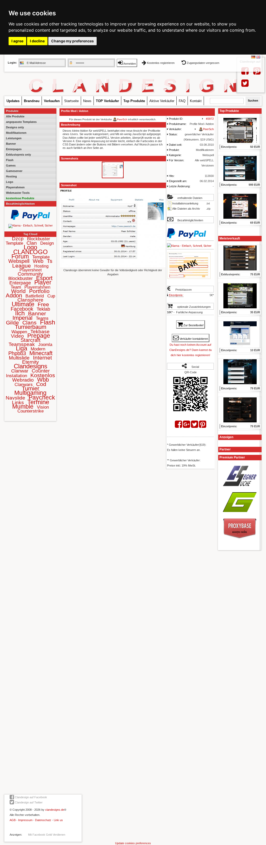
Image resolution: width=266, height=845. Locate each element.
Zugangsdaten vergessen (202, 62)
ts (49, 261)
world (18, 291)
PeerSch (122, 119)
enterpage (20, 282)
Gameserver (14, 170)
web (38, 261)
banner (37, 313)
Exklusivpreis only (18, 154)
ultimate (23, 304)
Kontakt (196, 101)
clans (29, 322)
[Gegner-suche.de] (240, 487)
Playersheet (30, 270)
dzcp (18, 238)
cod (41, 384)
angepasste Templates (21, 121)
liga (21, 348)
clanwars (24, 384)
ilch (20, 313)
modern (38, 349)
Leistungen (14, 138)
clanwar (19, 371)
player (42, 282)
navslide (15, 398)
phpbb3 (17, 353)
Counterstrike (30, 411)
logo (30, 247)
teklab (43, 309)
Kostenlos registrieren (160, 62)
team (16, 287)
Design (47, 243)
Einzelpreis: (176, 295)
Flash (10, 160)
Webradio (23, 380)
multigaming (30, 392)
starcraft (31, 340)
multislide (19, 358)
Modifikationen (16, 132)
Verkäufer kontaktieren (193, 338)
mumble (23, 406)
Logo (9, 181)
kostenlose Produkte (20, 198)
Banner (11, 143)
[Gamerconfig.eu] (240, 513)
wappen (19, 331)
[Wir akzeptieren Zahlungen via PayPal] (30, 218)
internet (42, 358)
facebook (22, 309)
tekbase (40, 331)
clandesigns (30, 366)
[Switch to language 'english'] (258, 57)
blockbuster (20, 278)
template (41, 257)
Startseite (71, 101)
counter (41, 371)
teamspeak (22, 344)
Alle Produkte (15, 116)
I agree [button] (17, 41)
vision (43, 407)
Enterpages (14, 149)
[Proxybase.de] (240, 540)
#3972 (210, 118)
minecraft (40, 353)
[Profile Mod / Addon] (113, 177)
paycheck (42, 397)
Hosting (11, 176)
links (18, 402)
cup (51, 296)
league (21, 266)
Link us (58, 820)
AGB (13, 820)
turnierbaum (30, 327)
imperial (22, 318)
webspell (18, 261)
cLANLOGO (30, 251)
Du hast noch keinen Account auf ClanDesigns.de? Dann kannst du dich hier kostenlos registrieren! (190, 350)
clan (31, 243)
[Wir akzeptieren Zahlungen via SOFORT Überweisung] (30, 225)
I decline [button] (37, 41)
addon (14, 295)
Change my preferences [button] (72, 41)
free (43, 304)
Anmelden (129, 63)
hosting (41, 266)
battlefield (34, 296)
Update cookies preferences (133, 843)
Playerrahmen (15, 187)
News (87, 101)
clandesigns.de (54, 809)
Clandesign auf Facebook (30, 797)
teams (42, 318)
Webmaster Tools (18, 192)
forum (20, 256)
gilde (12, 322)
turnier (30, 388)
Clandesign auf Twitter (28, 802)
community (30, 274)
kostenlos (42, 375)
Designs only (15, 127)
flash (47, 322)
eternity (30, 362)
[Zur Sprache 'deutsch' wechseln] (253, 57)
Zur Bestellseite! (193, 325)
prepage (38, 335)
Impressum (25, 820)
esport (44, 278)
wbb (43, 379)
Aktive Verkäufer (161, 101)
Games (11, 165)
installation (16, 375)
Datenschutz (43, 820)
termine (38, 401)
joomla (45, 344)
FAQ (182, 101)
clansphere (30, 300)
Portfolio (39, 291)
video (17, 336)
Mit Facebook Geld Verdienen (46, 834)
